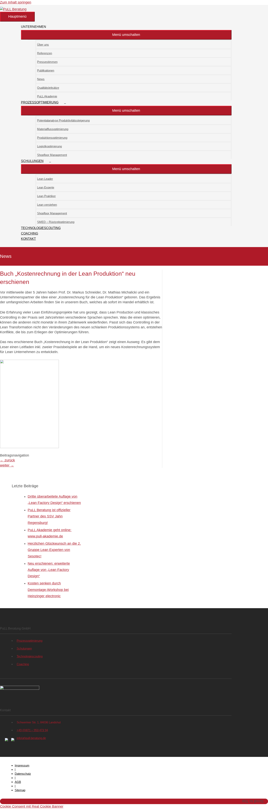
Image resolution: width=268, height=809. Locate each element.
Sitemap (20, 790)
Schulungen (24, 648)
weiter (7, 465)
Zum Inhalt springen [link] (15, 2)
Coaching (23, 664)
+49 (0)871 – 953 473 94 (32, 730)
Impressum (22, 765)
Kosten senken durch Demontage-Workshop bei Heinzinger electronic (48, 589)
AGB (18, 782)
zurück (7, 460)
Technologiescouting (30, 656)
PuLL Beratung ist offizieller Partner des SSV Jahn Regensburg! (49, 516)
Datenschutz (23, 773)
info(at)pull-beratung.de (31, 738)
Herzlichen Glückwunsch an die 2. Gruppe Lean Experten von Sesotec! (54, 550)
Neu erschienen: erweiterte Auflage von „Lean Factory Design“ (49, 570)
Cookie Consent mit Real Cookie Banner (31, 806)
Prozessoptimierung (29, 640)
